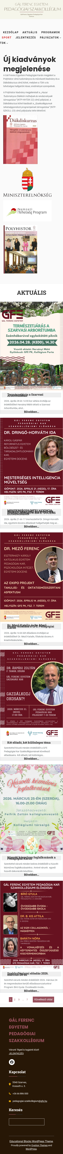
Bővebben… (31, 411)
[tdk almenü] (7, 43)
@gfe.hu (43, 1101)
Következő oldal (43, 999)
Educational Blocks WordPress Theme (31, 1141)
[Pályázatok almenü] (60, 37)
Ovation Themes (39, 1145)
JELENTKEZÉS (16, 1053)
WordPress (31, 1149)
